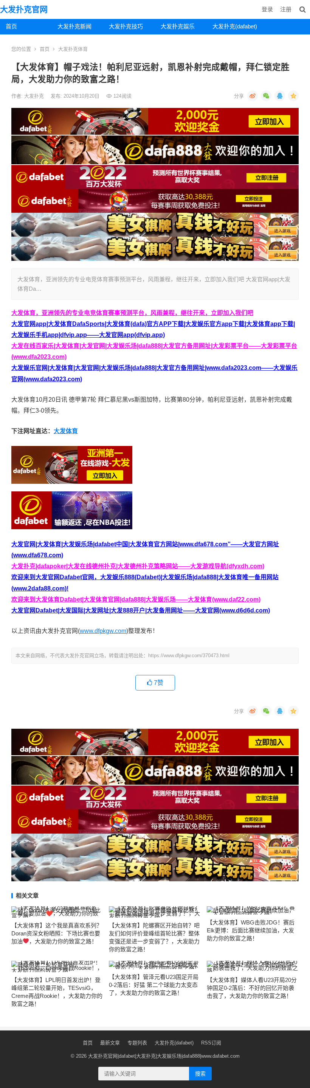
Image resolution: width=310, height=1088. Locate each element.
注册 (285, 9)
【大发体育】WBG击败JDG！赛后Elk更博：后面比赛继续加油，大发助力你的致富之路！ (250, 930)
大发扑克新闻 (74, 26)
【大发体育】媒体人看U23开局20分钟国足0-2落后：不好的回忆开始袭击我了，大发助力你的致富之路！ (252, 988)
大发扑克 (34, 96)
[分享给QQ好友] (279, 95)
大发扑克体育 (73, 49)
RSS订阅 (211, 1043)
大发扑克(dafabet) (234, 26)
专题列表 (137, 1043)
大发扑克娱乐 (178, 26)
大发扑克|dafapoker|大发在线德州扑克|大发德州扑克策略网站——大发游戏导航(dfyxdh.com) (137, 566)
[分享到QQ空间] (293, 95)
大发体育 (66, 431)
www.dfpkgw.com (103, 631)
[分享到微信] (266, 95)
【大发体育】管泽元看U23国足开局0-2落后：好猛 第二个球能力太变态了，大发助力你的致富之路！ (153, 985)
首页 (11, 26)
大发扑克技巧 (126, 26)
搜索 (200, 1074)
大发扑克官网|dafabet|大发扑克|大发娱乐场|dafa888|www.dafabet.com (164, 1056)
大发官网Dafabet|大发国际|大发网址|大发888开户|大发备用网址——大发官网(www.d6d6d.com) (140, 610)
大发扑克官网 (24, 9)
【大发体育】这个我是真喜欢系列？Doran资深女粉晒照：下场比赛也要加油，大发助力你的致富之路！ (56, 933)
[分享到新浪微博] (252, 95)
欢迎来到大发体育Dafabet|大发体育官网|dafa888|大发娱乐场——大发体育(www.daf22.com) (135, 599)
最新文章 (110, 1043)
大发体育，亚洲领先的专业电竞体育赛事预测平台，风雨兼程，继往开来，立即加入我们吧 (132, 313)
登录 (267, 9)
